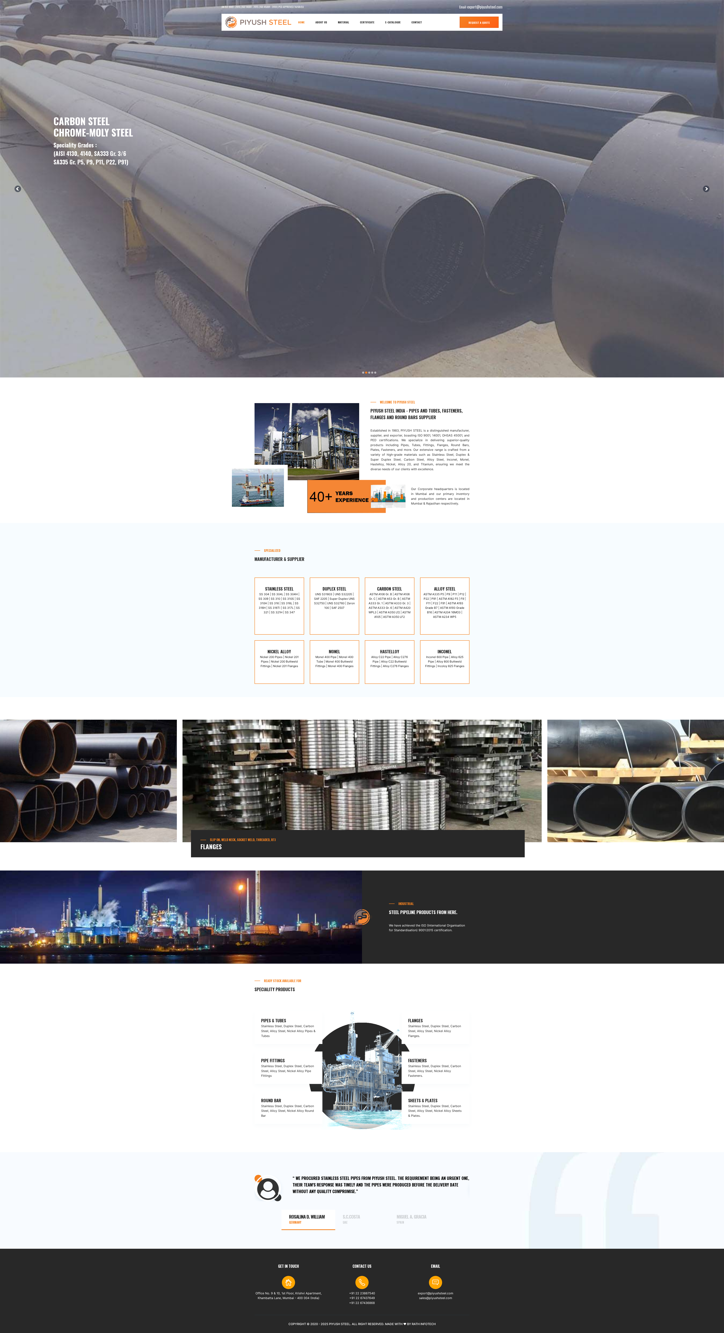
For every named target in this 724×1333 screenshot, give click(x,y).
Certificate (367, 22)
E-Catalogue (393, 22)
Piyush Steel (339, 1324)
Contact (416, 22)
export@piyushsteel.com (484, 7)
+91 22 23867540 (362, 1293)
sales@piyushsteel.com (435, 1298)
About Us (321, 22)
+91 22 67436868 (362, 1303)
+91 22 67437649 (362, 1298)
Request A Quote (479, 23)
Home (301, 22)
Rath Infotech (424, 1324)
